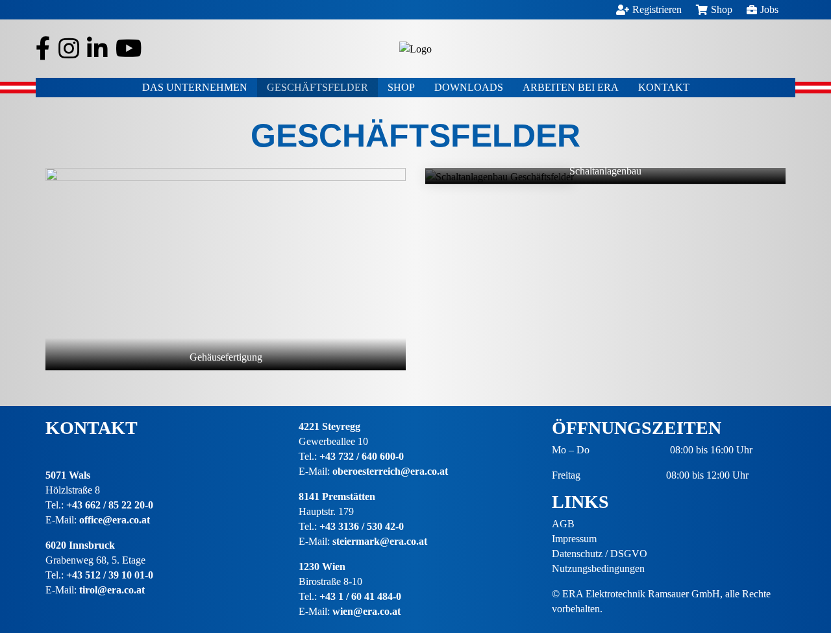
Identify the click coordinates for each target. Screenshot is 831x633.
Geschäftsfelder (317, 87)
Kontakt (663, 87)
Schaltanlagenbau (605, 172)
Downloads (468, 87)
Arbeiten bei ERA (571, 87)
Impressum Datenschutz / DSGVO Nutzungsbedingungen (599, 553)
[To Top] (802, 578)
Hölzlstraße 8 (72, 490)
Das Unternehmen (194, 87)
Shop (401, 87)
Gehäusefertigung (226, 357)
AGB (563, 523)
